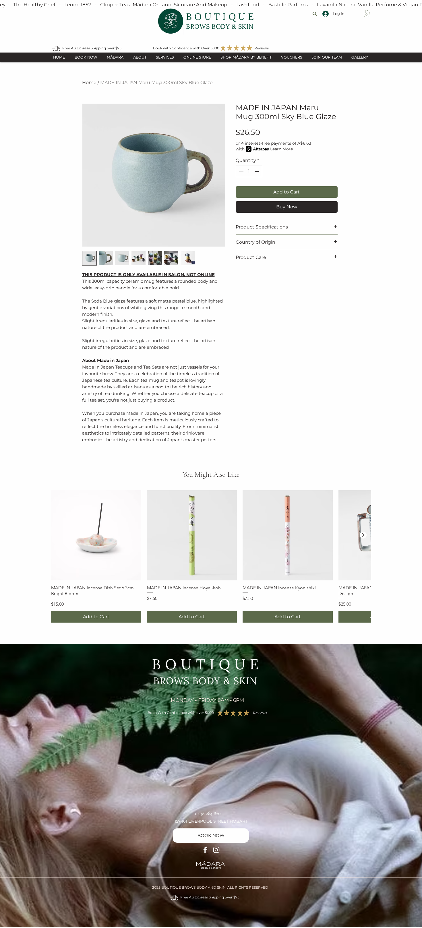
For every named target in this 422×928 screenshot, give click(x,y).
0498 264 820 (208, 813)
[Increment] (257, 171)
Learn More (281, 149)
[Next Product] (363, 535)
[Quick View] (96, 535)
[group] (211, 556)
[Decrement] (241, 171)
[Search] (314, 13)
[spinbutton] (249, 171)
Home (89, 82)
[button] (366, 13)
